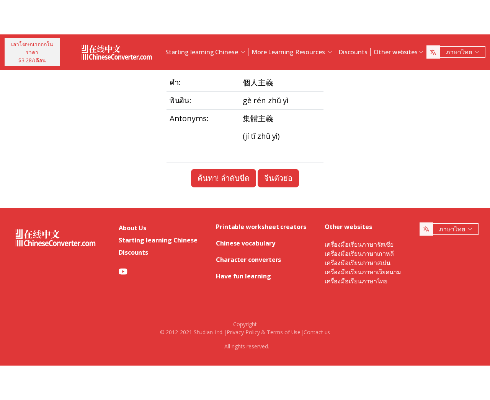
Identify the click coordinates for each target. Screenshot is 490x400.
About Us (132, 228)
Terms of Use (284, 332)
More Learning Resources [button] (289, 52)
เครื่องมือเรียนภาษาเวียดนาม (363, 272)
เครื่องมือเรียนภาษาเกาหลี (359, 253)
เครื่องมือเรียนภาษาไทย (356, 281)
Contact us (317, 332)
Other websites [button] (396, 52)
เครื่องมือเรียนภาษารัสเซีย (359, 244)
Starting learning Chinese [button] (202, 52)
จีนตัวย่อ (278, 178)
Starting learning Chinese (158, 240)
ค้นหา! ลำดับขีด (224, 178)
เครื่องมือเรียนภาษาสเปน (357, 263)
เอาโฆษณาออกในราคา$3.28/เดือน (32, 52)
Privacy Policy (243, 332)
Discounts (353, 52)
